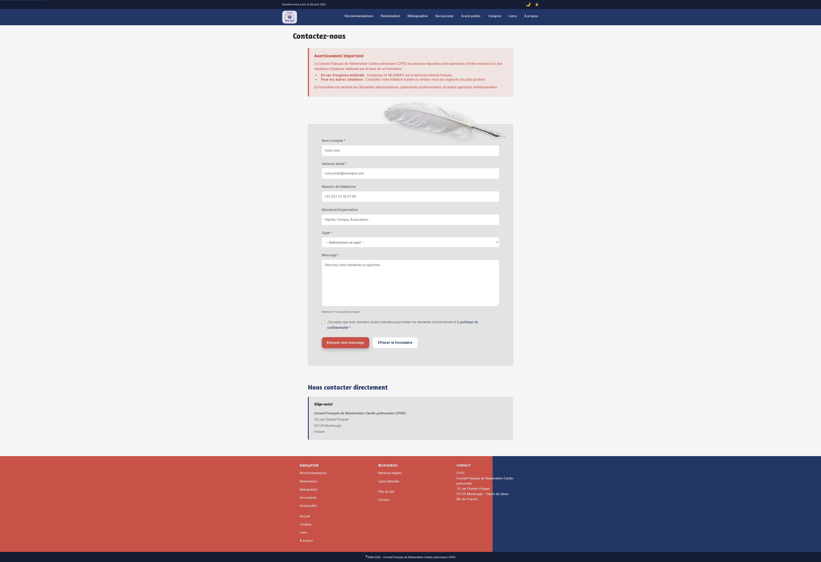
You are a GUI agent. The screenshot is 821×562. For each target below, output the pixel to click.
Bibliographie (418, 16)
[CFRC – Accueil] (289, 17)
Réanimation (390, 16)
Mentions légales (390, 473)
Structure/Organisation (340, 210)
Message (330, 255)
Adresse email (334, 164)
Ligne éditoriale (388, 481)
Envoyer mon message (345, 343)
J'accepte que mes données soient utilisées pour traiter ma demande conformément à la (402, 325)
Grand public (471, 16)
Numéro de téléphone (339, 187)
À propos (531, 16)
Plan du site (386, 492)
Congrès (494, 16)
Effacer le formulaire (395, 343)
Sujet (327, 233)
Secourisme (444, 16)
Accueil (305, 516)
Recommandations (359, 16)
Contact (383, 500)
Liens (513, 16)
